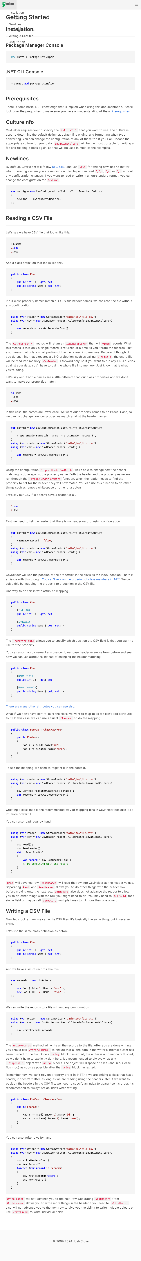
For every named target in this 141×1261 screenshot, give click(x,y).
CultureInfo (16, 18)
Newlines (15, 24)
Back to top (17, 42)
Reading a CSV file (22, 30)
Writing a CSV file (21, 36)
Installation (16, 12)
